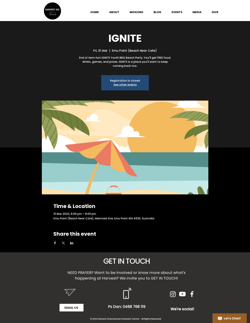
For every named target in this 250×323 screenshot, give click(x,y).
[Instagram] (173, 294)
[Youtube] (182, 294)
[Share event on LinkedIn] (71, 243)
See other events (125, 85)
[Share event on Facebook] (55, 243)
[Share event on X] (63, 243)
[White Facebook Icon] (192, 294)
